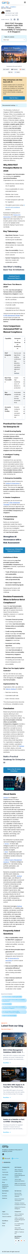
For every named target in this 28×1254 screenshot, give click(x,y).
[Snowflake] (15, 1158)
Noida (3, 1225)
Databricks (4, 1198)
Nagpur (4, 1223)
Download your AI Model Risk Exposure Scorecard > (14, 550)
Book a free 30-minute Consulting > (14, 770)
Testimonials (5, 1172)
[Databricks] (6, 1162)
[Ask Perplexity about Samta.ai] (18, 1240)
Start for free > (14, 98)
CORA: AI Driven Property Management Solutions (20, 1175)
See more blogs (6, 1029)
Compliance (13, 6)
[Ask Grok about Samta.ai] (24, 1240)
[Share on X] (11, 19)
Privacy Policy (5, 1214)
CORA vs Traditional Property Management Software (20, 1220)
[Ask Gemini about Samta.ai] (16, 1243)
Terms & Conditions (6, 1216)
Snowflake (4, 1195)
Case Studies (5, 1174)
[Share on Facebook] (14, 19)
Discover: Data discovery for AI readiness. (18, 1195)
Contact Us (4, 1179)
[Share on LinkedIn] (18, 19)
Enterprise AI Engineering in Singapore (5, 1186)
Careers (4, 1177)
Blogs (7, 6)
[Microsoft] (6, 1158)
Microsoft (4, 1193)
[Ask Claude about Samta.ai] (21, 1240)
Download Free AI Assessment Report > (14, 277)
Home (2, 6)
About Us (4, 1169)
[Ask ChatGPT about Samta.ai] (16, 1240)
